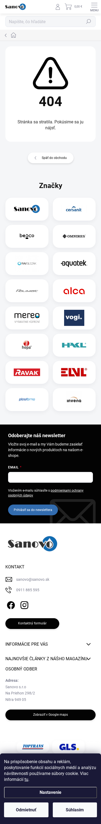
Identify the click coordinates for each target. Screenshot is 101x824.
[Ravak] (27, 372)
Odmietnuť (26, 809)
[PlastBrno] (27, 399)
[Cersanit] (74, 209)
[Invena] (74, 399)
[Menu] (94, 6)
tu (26, 779)
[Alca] (74, 291)
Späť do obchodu (54, 158)
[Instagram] (23, 604)
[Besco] (27, 236)
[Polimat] (27, 291)
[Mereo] (27, 318)
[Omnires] (74, 236)
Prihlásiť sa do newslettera (33, 510)
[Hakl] (74, 345)
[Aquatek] (74, 263)
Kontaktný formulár (32, 623)
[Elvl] (74, 372)
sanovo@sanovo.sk (32, 579)
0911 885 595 (27, 590)
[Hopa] (27, 345)
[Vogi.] (74, 318)
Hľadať (88, 21)
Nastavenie (50, 792)
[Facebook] (10, 604)
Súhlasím (75, 809)
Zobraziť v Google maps (50, 715)
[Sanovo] (27, 209)
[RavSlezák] (27, 263)
